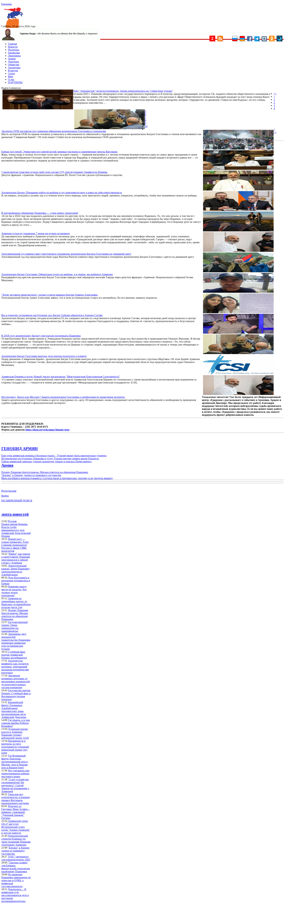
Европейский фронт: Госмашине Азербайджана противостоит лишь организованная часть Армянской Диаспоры (13, 710)
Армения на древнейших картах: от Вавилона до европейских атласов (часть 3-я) (16, 603)
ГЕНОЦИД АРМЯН (19, 448)
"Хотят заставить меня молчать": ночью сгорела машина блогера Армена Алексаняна (49, 294)
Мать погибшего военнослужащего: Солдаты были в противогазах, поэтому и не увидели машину (57, 478)
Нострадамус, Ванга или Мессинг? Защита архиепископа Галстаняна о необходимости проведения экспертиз (63, 397)
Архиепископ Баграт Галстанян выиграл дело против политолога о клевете (44, 356)
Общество (13, 64)
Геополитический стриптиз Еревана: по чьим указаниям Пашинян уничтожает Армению (16, 840)
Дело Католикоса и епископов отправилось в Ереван (15, 580)
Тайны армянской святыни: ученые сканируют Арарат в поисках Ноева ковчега (46, 461)
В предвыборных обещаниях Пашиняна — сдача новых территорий (39, 213)
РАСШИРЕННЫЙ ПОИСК (16, 500)
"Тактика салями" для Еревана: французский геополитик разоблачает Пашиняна (15, 867)
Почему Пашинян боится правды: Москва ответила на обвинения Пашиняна (44, 472)
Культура (13, 70)
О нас (11, 79)
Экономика (14, 55)
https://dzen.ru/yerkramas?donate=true (47, 429)
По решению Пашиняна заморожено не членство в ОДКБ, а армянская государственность (16, 880)
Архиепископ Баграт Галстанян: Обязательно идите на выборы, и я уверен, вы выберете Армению (57, 274)
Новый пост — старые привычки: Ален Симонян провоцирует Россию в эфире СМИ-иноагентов (15, 545)
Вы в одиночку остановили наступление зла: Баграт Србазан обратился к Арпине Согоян (52, 315)
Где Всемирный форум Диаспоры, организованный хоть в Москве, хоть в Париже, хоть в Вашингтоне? (14, 761)
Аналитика (14, 67)
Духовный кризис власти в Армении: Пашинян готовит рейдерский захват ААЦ (15, 733)
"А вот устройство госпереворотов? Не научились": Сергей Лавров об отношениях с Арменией (15, 785)
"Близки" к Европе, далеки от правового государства (31, 475)
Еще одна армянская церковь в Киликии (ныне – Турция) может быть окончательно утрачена (53, 455)
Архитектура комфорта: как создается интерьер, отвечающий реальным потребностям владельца (15, 666)
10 (146, 126)
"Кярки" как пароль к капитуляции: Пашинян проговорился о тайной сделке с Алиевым (15, 558)
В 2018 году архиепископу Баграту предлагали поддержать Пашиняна (41, 335)
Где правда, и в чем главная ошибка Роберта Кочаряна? (15, 723)
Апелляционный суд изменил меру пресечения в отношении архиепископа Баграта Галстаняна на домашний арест (66, 253)
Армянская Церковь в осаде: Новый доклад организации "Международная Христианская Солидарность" (60, 376)
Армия (12, 58)
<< (275, 93)
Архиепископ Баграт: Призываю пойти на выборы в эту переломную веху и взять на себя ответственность (61, 192)
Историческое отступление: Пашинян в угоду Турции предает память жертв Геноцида (50, 458)
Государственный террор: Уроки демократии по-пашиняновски (14, 626)
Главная (12, 43)
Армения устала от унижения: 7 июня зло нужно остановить (35, 233)
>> (275, 132)
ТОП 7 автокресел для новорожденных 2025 (15, 858)
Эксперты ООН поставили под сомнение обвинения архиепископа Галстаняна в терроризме (53, 131)
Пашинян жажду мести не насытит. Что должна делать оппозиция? (14, 591)
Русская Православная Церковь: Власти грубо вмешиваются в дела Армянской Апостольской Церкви (16, 528)
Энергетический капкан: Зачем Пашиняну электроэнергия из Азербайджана (15, 570)
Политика (13, 49)
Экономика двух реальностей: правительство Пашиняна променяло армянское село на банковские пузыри (15, 641)
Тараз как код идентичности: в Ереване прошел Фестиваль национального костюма (15, 799)
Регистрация (8, 490)
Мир (10, 76)
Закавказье (14, 52)
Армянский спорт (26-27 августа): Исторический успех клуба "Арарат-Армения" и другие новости (15, 827)
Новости (13, 46)
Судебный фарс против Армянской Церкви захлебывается (14, 654)
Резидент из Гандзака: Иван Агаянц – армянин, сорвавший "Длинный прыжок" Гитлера (15, 812)
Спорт (11, 73)
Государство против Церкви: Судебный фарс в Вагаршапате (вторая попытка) (16, 695)
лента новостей (15, 514)
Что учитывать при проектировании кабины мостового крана (15, 773)
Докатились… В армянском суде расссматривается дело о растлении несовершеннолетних (15, 895)
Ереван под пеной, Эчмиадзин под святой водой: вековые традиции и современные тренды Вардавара (59, 151)
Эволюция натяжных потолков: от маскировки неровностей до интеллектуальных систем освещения (15, 681)
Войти (5, 495)
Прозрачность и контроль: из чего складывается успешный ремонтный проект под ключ (15, 746)
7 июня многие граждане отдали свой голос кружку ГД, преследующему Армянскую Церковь (54, 172)
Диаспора (13, 61)
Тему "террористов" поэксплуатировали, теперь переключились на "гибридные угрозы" (123, 91)
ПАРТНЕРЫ (15, 82)
